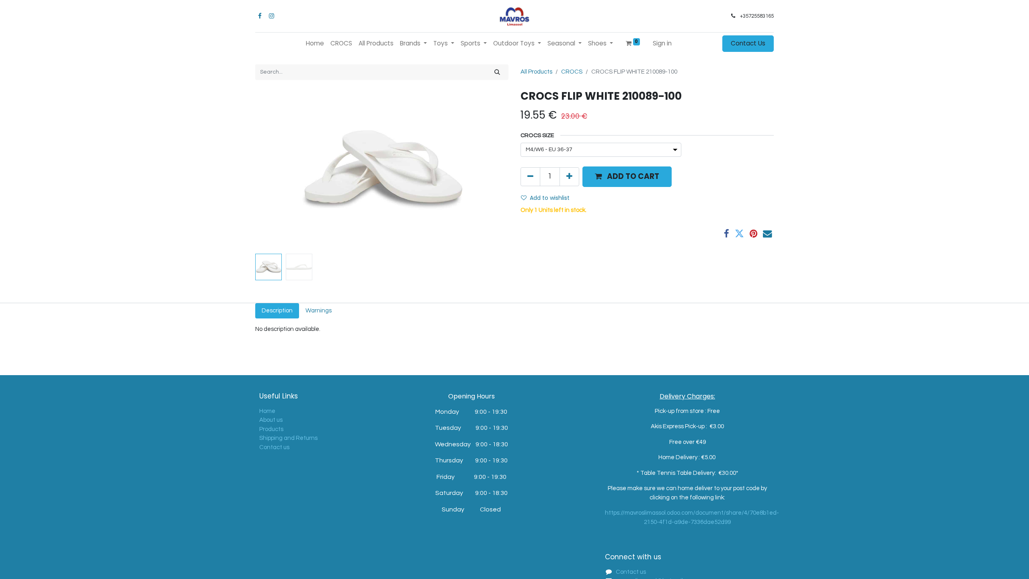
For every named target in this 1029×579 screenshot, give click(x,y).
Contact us (274, 447)
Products (271, 429)
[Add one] (569, 176)
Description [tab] (277, 311)
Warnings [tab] (318, 311)
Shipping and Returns (288, 438)
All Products (536, 72)
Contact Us (748, 43)
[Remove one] (530, 176)
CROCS (571, 72)
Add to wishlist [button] (550, 198)
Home (267, 411)
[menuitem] (315, 43)
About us (271, 420)
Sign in (662, 43)
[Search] (497, 72)
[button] (274, 170)
